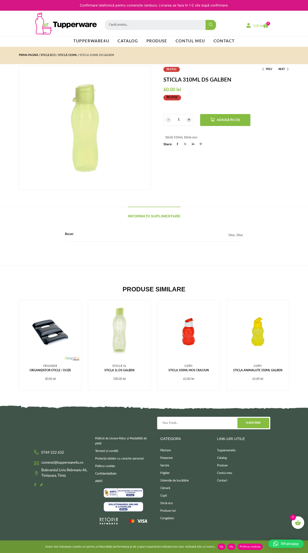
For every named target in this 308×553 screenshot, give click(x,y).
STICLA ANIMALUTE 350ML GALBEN (257, 370)
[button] (286, 544)
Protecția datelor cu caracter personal (119, 458)
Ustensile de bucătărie (174, 480)
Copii (189, 366)
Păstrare (165, 450)
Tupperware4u (91, 41)
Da (221, 546)
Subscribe (253, 423)
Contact (224, 41)
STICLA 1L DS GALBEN (119, 370)
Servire (164, 465)
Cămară (165, 488)
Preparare (166, 458)
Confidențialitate (105, 473)
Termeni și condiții (106, 451)
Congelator (167, 518)
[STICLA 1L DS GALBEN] (119, 331)
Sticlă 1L (120, 366)
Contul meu (190, 41)
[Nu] (303, 547)
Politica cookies (105, 466)
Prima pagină (28, 55)
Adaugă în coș (228, 120)
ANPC (99, 481)
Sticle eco (48, 55)
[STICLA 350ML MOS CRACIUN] (188, 331)
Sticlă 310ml (67, 55)
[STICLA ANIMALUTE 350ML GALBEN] (258, 331)
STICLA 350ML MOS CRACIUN (188, 370)
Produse (156, 41)
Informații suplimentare (154, 216)
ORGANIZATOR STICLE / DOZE (50, 370)
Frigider (50, 366)
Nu (232, 546)
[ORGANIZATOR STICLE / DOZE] (50, 331)
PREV (269, 69)
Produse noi (168, 510)
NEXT (281, 69)
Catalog (128, 41)
